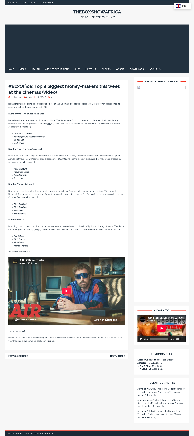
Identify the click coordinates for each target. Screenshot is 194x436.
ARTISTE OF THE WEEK (57, 69)
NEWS (22, 69)
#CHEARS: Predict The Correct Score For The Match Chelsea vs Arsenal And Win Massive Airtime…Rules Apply (161, 414)
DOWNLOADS (137, 69)
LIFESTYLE (90, 69)
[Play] (141, 339)
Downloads (47, 3)
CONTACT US (29, 3)
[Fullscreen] (182, 339)
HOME (11, 69)
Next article (117, 356)
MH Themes (48, 433)
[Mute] (177, 339)
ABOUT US (12, 3)
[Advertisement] (97, 44)
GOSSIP (120, 69)
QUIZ (77, 69)
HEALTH (36, 69)
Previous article (18, 356)
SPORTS (106, 69)
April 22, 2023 (16, 97)
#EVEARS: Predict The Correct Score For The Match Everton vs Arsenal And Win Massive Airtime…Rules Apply (160, 392)
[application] (161, 328)
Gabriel (29, 97)
